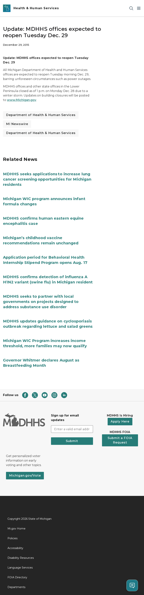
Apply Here (120, 421)
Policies (12, 538)
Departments (16, 587)
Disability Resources (21, 558)
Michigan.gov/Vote (25, 475)
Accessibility (15, 548)
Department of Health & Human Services (41, 115)
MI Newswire (17, 124)
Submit (72, 441)
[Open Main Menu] (138, 8)
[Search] (131, 8)
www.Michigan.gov (21, 100)
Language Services (20, 567)
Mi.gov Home (17, 528)
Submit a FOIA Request (120, 440)
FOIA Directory (17, 577)
